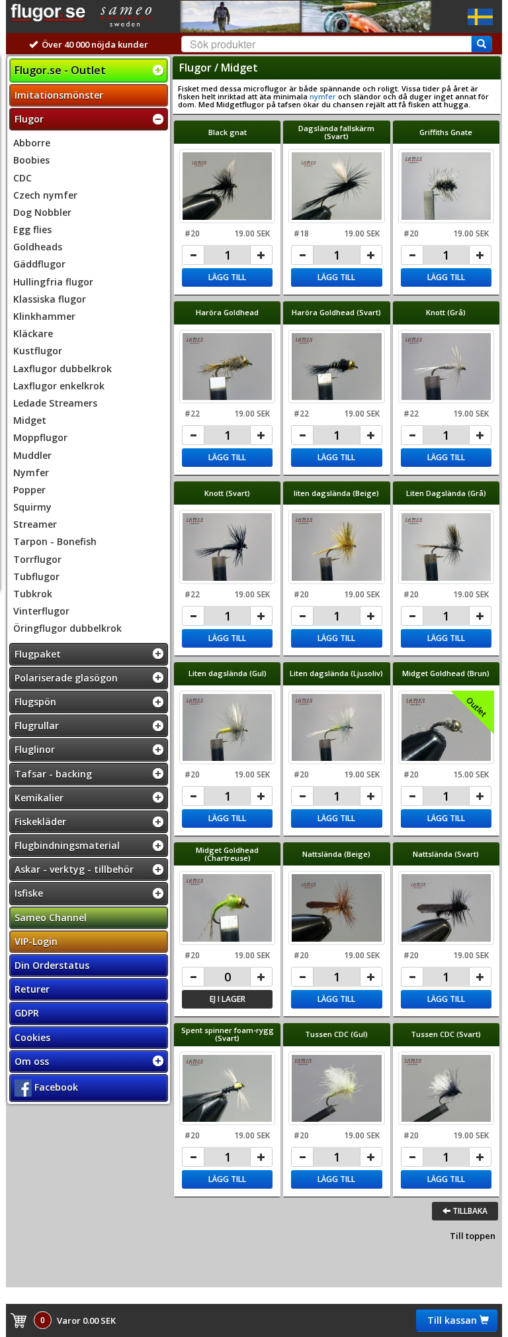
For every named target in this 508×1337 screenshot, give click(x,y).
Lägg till (227, 277)
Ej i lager (227, 999)
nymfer (323, 96)
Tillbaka (468, 1210)
